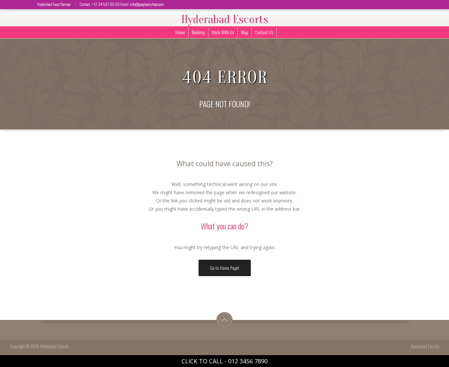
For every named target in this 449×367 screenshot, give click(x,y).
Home (180, 32)
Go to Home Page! (224, 267)
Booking (198, 32)
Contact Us (264, 32)
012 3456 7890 (248, 361)
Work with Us (223, 32)
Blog (244, 32)
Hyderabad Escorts (224, 19)
